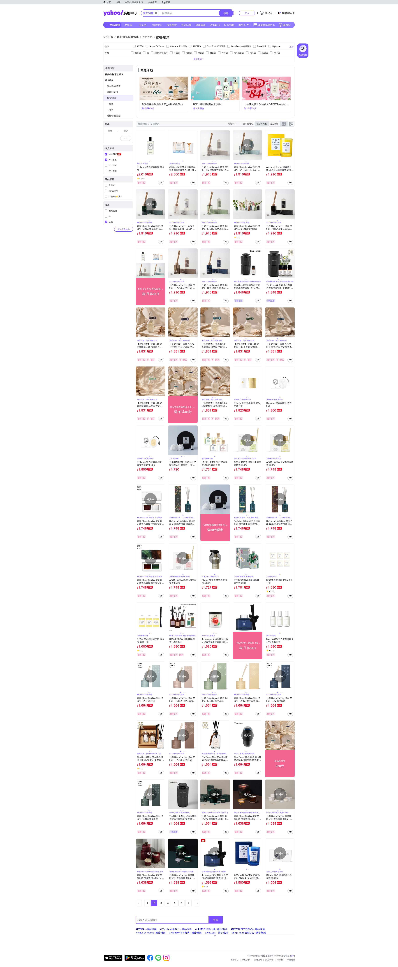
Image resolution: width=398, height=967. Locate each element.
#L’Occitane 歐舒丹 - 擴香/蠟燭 (176, 929)
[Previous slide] (138, 145)
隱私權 (280, 959)
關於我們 (246, 959)
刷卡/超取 (229, 25)
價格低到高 (248, 123)
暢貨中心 (157, 25)
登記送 (143, 25)
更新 (292, 955)
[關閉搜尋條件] (156, 13)
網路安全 (269, 959)
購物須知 (258, 959)
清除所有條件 (124, 229)
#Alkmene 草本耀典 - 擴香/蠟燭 (185, 932)
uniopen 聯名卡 (266, 25)
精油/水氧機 (112, 92)
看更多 (242, 25)
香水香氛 (109, 80)
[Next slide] (163, 145)
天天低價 (186, 25)
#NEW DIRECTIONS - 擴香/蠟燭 (248, 929)
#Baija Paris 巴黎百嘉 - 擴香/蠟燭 (249, 932)
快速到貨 (172, 25)
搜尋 (215, 919)
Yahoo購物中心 (120, 13)
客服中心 (234, 959)
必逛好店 (215, 25)
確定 (126, 138)
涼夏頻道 (201, 25)
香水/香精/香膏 (113, 86)
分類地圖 (291, 959)
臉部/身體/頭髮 (113, 115)
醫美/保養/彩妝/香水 (114, 74)
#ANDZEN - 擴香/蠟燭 (216, 932)
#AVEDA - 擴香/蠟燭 (146, 929)
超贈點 (286, 25)
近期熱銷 (274, 123)
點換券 (128, 25)
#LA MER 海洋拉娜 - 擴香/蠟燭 (211, 929)
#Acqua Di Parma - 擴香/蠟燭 (151, 932)
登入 (247, 13)
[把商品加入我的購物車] (161, 183)
